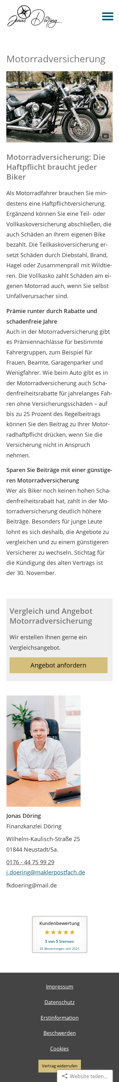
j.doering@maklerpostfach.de (45, 872)
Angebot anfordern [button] (58, 665)
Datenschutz (59, 1002)
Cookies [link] (59, 1048)
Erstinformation (60, 1017)
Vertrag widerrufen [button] (59, 1066)
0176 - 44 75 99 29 (30, 862)
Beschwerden (59, 1033)
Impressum (59, 986)
